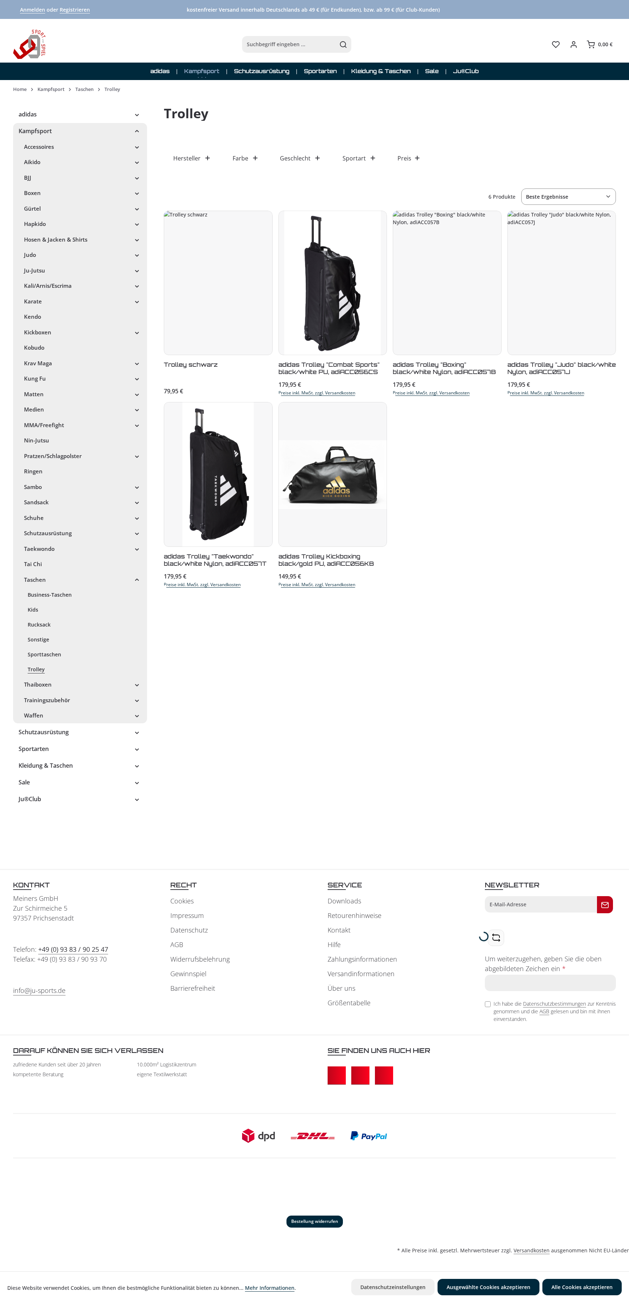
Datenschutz (189, 930)
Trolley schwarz (191, 364)
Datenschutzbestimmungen (554, 1003)
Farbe (240, 158)
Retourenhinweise (354, 915)
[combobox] (289, 44)
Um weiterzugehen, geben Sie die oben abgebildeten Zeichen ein (543, 963)
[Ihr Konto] (573, 44)
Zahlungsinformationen (362, 959)
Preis (404, 158)
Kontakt (339, 930)
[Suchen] (343, 44)
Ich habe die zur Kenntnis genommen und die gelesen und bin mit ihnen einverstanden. (555, 1011)
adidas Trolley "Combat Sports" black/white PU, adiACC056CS (329, 368)
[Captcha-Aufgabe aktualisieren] (496, 938)
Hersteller (187, 158)
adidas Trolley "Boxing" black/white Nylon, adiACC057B (444, 368)
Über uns (341, 988)
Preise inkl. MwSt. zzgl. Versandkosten (316, 393)
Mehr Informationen (269, 1287)
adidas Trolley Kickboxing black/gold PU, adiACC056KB (326, 560)
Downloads (344, 900)
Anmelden (32, 9)
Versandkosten (532, 1250)
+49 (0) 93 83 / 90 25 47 (73, 949)
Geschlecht (295, 158)
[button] (137, 114)
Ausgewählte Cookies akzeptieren (488, 1287)
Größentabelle (349, 1002)
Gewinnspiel (188, 973)
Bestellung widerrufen (314, 1221)
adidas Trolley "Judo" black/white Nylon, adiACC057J (561, 368)
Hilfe (334, 944)
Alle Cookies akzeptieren (582, 1287)
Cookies (182, 900)
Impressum (187, 915)
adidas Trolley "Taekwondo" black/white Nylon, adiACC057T (215, 560)
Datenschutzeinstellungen (393, 1287)
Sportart (354, 158)
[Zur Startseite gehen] (29, 44)
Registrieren (75, 9)
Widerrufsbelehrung (200, 959)
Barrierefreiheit (192, 988)
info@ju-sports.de (39, 990)
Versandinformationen (361, 973)
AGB (176, 944)
